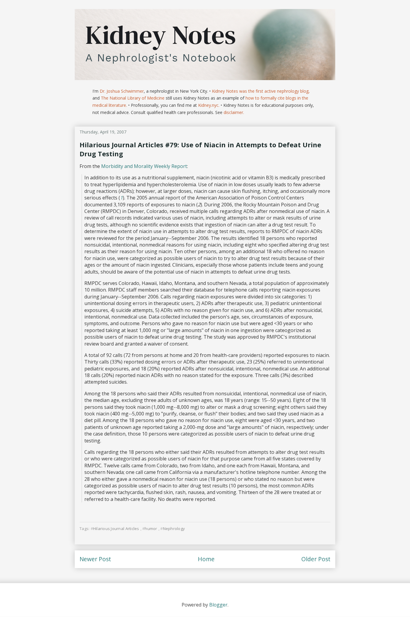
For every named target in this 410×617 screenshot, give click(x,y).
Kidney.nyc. (208, 105)
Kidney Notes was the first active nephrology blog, (261, 91)
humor (151, 528)
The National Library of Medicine (132, 98)
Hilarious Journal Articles (116, 528)
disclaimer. (234, 112)
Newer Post (95, 559)
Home (206, 559)
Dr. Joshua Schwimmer (122, 91)
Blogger (218, 604)
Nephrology (174, 528)
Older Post (315, 559)
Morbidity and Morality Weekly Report (144, 166)
